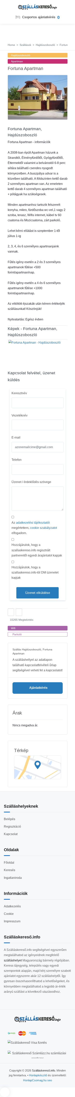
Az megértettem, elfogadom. (34, 528)
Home (11, 44)
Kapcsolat (11, 834)
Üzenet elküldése (37, 593)
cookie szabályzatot (43, 527)
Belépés (9, 819)
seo (49, 1080)
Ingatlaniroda (13, 877)
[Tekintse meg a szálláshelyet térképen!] (37, 767)
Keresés (9, 870)
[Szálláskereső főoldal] (37, 1019)
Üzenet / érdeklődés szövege (31, 482)
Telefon (17, 459)
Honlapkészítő (38, 1075)
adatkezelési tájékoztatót (33, 522)
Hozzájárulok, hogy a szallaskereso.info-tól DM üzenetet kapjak (35, 572)
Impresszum (12, 921)
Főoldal (9, 862)
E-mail (16, 437)
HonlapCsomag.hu (35, 1080)
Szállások (25, 44)
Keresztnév (19, 393)
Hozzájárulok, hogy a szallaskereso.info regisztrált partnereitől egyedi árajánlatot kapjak (37, 550)
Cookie (9, 913)
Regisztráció (12, 826)
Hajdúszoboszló (45, 44)
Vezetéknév (20, 415)
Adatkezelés (12, 906)
